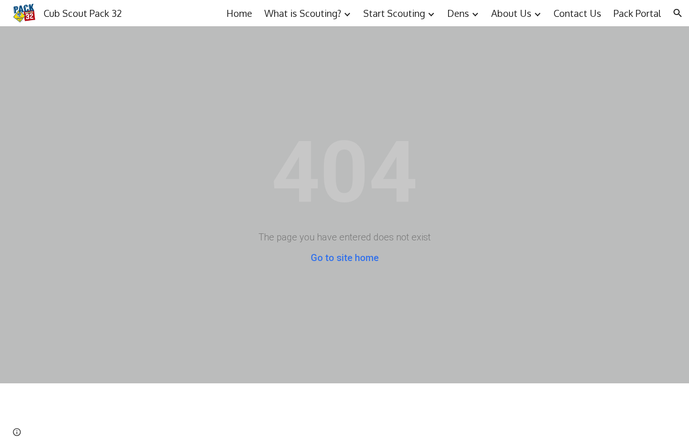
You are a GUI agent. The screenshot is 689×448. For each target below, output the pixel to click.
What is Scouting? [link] (302, 13)
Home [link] (239, 13)
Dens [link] (458, 13)
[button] (678, 13)
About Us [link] (511, 13)
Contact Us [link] (577, 13)
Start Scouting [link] (394, 13)
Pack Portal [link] (637, 13)
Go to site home (345, 257)
